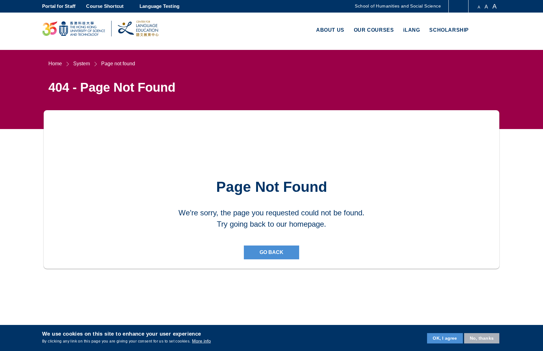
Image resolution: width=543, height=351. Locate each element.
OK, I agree (445, 338)
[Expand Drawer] (459, 6)
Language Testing (159, 6)
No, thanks (482, 338)
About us (330, 30)
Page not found (118, 63)
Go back (271, 252)
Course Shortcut (104, 6)
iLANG (411, 30)
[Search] (493, 30)
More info (201, 340)
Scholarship (449, 30)
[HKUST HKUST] (73, 28)
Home (55, 63)
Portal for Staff (58, 6)
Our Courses (374, 30)
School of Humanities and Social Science (398, 5)
